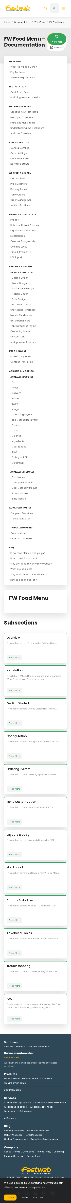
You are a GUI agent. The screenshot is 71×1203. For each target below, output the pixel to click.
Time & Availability (20, 252)
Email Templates (19, 158)
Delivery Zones (18, 189)
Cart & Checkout (19, 178)
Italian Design (19, 283)
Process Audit (11, 1057)
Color (15, 430)
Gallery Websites (13, 1135)
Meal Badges (17, 236)
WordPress (40, 22)
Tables (15, 398)
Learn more (37, 1197)
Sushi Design (19, 299)
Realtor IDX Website (14, 1046)
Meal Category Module (24, 488)
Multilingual (18, 462)
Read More (14, 657)
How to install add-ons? (23, 558)
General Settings (19, 148)
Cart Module (19, 477)
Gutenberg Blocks (20, 320)
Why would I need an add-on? (27, 574)
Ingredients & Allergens (23, 230)
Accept (10, 1197)
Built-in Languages (20, 356)
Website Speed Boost (15, 1106)
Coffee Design (20, 277)
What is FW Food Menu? (23, 66)
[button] (45, 8)
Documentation (22, 22)
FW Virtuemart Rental (15, 1082)
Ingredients (18, 441)
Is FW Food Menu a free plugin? (27, 553)
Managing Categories (22, 117)
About (7, 1151)
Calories (16, 436)
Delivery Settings (19, 164)
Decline (24, 1197)
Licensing (59, 1151)
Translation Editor (20, 518)
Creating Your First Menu (24, 112)
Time (14, 452)
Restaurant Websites (38, 1130)
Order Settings (18, 153)
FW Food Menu (30, 1078)
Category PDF (19, 457)
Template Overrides (21, 513)
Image (15, 409)
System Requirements (22, 77)
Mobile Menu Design (23, 288)
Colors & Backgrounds (22, 241)
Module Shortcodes (21, 315)
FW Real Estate (12, 1078)
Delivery (16, 393)
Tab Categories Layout (23, 326)
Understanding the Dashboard (27, 128)
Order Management (21, 200)
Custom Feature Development (50, 1102)
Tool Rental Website (38, 1046)
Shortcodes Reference (23, 310)
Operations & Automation (44, 1139)
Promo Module (20, 493)
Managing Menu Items (22, 122)
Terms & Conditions (23, 1151)
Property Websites (14, 1130)
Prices (15, 387)
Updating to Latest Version (25, 97)
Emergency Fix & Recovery (18, 1111)
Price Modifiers (18, 184)
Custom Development (16, 1139)
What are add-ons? (21, 569)
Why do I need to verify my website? (31, 563)
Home (7, 22)
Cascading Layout (20, 331)
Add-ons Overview (20, 133)
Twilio (15, 403)
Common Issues (19, 533)
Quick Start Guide (20, 92)
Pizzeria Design (20, 293)
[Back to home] (17, 8)
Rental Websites (33, 1135)
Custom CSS (17, 336)
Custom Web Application (17, 1102)
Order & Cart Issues (21, 538)
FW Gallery (46, 1078)
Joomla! (57, 47)
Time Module (19, 498)
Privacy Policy (34, 1156)
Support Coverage (14, 1156)
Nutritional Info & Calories (24, 225)
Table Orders (17, 194)
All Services (10, 1118)
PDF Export (16, 257)
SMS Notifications (20, 205)
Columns (16, 425)
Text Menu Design (21, 304)
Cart (14, 382)
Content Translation (21, 362)
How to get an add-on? (23, 579)
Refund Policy (44, 1151)
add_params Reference (23, 342)
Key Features (17, 72)
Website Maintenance (42, 1106)
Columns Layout (19, 246)
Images (14, 219)
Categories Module (22, 482)
